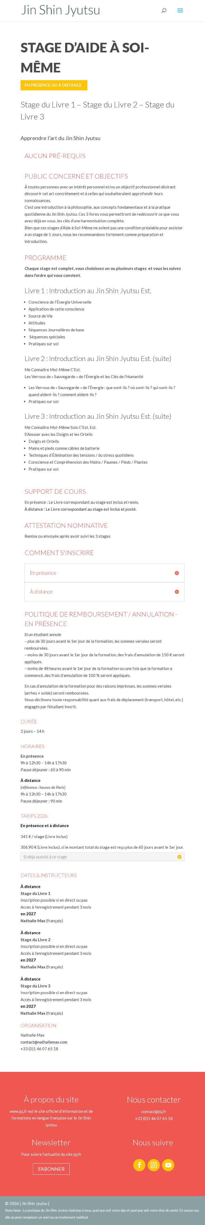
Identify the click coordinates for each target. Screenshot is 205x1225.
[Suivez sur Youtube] (168, 1165)
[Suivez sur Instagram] (154, 1165)
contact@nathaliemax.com (44, 1042)
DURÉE (29, 721)
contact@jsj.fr (153, 1111)
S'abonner (51, 1169)
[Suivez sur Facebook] (139, 1165)
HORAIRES (32, 746)
